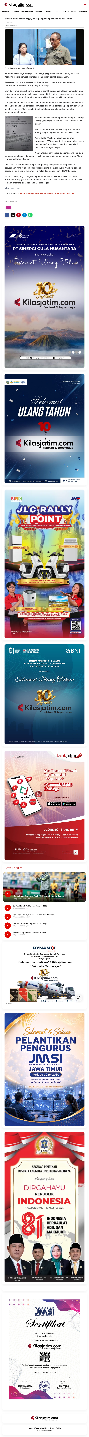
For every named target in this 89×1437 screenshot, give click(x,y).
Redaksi (58, 1428)
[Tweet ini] (13, 215)
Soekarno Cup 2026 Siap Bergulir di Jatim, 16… (31, 933)
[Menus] (85, 4)
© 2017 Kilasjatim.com (44, 1430)
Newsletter (50, 1428)
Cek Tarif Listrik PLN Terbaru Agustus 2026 (30, 906)
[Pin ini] (18, 215)
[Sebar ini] (7, 215)
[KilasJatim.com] (19, 5)
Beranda (30, 1428)
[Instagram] (8, 207)
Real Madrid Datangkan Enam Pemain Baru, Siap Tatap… (35, 915)
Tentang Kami (39, 1428)
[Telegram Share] (24, 215)
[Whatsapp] (30, 215)
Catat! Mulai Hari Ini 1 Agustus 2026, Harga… (30, 924)
